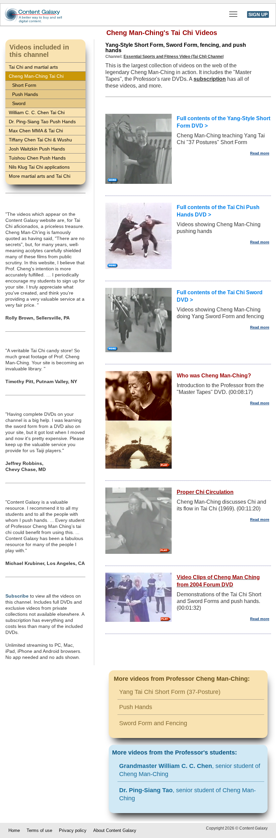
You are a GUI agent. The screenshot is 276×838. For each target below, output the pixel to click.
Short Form (24, 85)
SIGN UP (258, 14)
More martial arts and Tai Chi (39, 176)
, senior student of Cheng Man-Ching (189, 770)
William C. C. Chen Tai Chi (37, 112)
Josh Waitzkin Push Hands (37, 149)
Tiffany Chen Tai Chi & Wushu (40, 139)
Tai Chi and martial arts (33, 67)
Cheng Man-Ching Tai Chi (36, 76)
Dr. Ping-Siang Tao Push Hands (42, 121)
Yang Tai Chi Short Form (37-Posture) (169, 692)
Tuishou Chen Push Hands (37, 158)
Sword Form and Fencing (153, 723)
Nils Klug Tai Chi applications (39, 167)
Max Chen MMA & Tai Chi (36, 130)
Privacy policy (73, 830)
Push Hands (25, 94)
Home (14, 830)
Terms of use (39, 830)
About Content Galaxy (114, 830)
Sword (19, 103)
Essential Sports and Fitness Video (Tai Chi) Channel (173, 56)
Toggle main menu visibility (233, 14)
